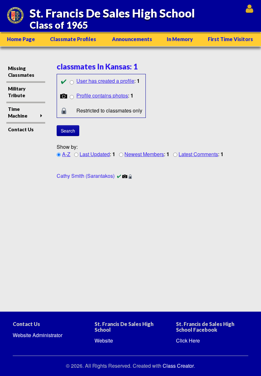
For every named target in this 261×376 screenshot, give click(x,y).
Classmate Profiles (73, 39)
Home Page (21, 39)
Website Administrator (37, 335)
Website (104, 340)
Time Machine (17, 112)
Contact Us (21, 129)
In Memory (180, 39)
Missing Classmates (21, 71)
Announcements (132, 39)
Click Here (188, 340)
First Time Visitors (230, 39)
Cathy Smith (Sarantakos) (86, 175)
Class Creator (178, 365)
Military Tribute (16, 92)
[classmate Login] (249, 8)
